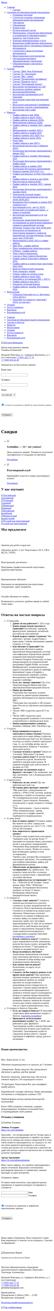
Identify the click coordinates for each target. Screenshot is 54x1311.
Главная (11, 7)
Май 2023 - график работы (26, 246)
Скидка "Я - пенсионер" (25, 74)
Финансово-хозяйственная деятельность (32, 43)
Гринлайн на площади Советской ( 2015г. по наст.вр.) (30, 300)
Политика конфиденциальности (17, 1302)
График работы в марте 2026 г (27, 117)
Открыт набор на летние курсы (28, 274)
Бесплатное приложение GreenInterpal (31, 104)
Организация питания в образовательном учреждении (27, 59)
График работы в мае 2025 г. (26, 143)
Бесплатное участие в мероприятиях (30, 107)
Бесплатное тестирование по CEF (29, 86)
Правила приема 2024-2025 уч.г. (28, 171)
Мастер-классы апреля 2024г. (27, 181)
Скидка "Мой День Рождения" (28, 71)
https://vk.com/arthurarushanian (15, 1160)
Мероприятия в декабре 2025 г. (28, 130)
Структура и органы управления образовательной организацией (29, 18)
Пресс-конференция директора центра (31, 248)
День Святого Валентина (25, 253)
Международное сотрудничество (29, 56)
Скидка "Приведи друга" (25, 81)
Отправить (7, 415)
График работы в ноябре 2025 (27, 133)
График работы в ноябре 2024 (27, 166)
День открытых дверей (24, 271)
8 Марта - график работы (25, 251)
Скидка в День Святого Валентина (30, 256)
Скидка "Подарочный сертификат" (30, 79)
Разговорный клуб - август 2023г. (29, 207)
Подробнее (12, 459)
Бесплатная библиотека (24, 92)
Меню (4, 2)
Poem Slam (18, 140)
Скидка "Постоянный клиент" (28, 84)
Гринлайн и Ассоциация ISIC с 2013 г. (31, 279)
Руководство (19, 28)
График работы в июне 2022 (26, 276)
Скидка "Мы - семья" (23, 76)
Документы (18, 22)
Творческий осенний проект (27, 194)
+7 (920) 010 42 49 (10, 360)
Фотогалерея (13, 292)
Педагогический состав (24, 30)
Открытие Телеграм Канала (26, 284)
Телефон (32, 1195)
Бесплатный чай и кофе (24, 110)
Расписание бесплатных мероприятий (31, 169)
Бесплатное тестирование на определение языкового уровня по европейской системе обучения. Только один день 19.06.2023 (32, 234)
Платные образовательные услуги (29, 40)
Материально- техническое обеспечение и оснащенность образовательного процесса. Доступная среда (32, 35)
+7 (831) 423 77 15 (25, 357)
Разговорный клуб (16, 312)
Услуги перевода (15, 307)
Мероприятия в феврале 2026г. (28, 122)
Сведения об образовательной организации (28, 12)
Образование (19, 25)
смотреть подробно (31, 1016)
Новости (11, 112)
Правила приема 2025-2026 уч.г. (28, 135)
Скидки (16, 10)
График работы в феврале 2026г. (28, 120)
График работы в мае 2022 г (26, 281)
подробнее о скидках (23, 936)
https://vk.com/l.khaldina (12, 1130)
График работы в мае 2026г (26, 115)
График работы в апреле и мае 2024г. (31, 179)
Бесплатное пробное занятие (27, 89)
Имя (30, 1192)
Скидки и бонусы (15, 322)
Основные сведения (22, 15)
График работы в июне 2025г (27, 138)
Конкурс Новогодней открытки (28, 269)
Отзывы (11, 304)
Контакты (12, 310)
